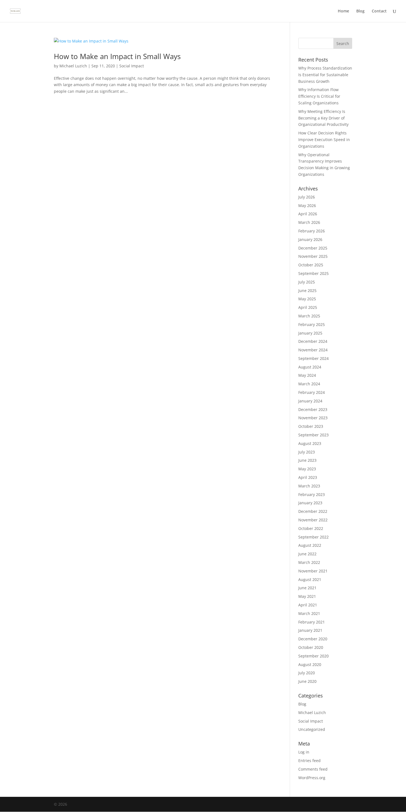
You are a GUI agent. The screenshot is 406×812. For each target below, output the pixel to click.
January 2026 (310, 239)
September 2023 (313, 434)
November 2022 (313, 519)
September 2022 (313, 537)
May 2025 (307, 298)
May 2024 (307, 375)
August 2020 (309, 664)
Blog (360, 11)
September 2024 (313, 358)
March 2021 (309, 613)
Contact (379, 11)
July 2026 (306, 197)
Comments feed (313, 769)
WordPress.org (311, 777)
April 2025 (307, 307)
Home (343, 11)
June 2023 (307, 460)
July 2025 (306, 282)
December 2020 (312, 638)
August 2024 (309, 367)
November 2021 (313, 571)
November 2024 (313, 349)
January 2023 (310, 502)
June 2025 (307, 290)
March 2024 (309, 383)
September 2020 (313, 656)
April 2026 (307, 213)
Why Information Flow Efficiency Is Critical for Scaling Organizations (319, 96)
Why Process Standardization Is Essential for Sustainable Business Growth (325, 74)
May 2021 (307, 596)
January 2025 (310, 333)
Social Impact (131, 65)
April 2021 (307, 604)
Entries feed (309, 760)
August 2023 (309, 443)
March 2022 (309, 562)
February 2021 (311, 622)
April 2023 (307, 477)
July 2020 (306, 672)
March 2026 (309, 222)
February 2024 (311, 392)
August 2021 (309, 579)
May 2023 (307, 468)
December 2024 (312, 341)
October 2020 (310, 647)
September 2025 (313, 273)
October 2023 (310, 426)
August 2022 (309, 545)
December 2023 (312, 409)
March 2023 (309, 486)
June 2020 (307, 681)
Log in (303, 752)
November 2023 (313, 417)
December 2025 (312, 248)
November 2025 (313, 256)
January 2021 (310, 630)
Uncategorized (311, 729)
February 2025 (311, 324)
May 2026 (307, 205)
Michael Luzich (73, 65)
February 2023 (311, 494)
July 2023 (306, 452)
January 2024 (310, 401)
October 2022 (310, 528)
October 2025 (310, 264)
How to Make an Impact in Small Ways (117, 56)
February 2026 (311, 230)
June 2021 (307, 587)
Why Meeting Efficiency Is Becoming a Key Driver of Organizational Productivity (323, 118)
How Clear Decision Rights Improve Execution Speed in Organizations (324, 139)
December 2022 (312, 511)
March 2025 (309, 316)
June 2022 (307, 553)
